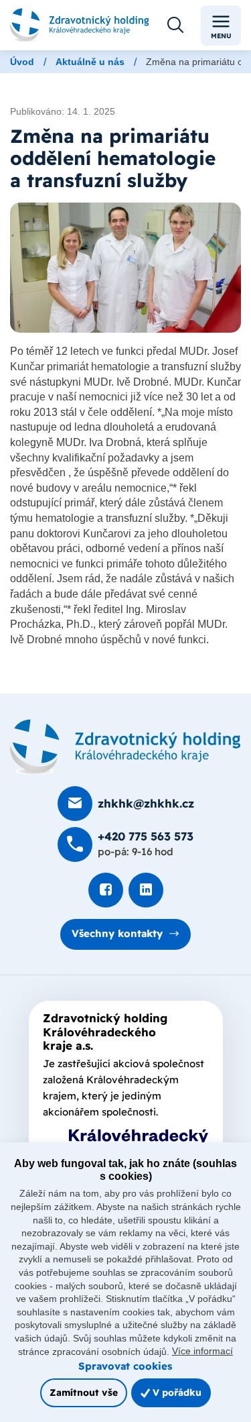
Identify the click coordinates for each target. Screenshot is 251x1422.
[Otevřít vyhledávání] (175, 25)
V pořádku (175, 1392)
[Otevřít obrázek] (125, 268)
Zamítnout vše (84, 1392)
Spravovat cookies (125, 1366)
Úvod (22, 61)
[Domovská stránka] (125, 747)
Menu (221, 36)
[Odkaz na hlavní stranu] (79, 25)
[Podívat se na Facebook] (105, 890)
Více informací (202, 1351)
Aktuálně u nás (90, 61)
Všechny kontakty (117, 933)
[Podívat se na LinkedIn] (146, 890)
